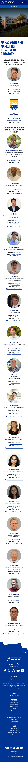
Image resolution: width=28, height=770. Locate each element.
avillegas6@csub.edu (15, 120)
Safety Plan (14, 715)
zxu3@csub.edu (16, 630)
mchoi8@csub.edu (16, 254)
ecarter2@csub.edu (16, 190)
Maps (14, 713)
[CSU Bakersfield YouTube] (18, 671)
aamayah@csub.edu (16, 160)
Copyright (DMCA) (14, 730)
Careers (14, 708)
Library (14, 693)
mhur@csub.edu (16, 285)
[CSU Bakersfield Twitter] (9, 671)
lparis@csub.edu (15, 383)
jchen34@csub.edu (16, 222)
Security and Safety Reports (14, 717)
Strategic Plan (14, 719)
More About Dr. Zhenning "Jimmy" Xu (15, 634)
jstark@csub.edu (15, 540)
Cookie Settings (14, 751)
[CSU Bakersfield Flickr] (23, 671)
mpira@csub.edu (15, 412)
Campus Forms (14, 706)
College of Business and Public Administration (14, 683)
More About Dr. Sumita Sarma (15, 480)
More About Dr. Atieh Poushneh (14, 448)
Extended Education (14, 691)
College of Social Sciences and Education (14, 689)
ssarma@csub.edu (16, 476)
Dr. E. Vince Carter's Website (14, 193)
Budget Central (14, 702)
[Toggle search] (22, 2)
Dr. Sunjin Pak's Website (14, 354)
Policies (14, 734)
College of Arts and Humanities (14, 681)
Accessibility (14, 728)
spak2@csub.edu (15, 350)
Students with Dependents (14, 695)
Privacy (14, 737)
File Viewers (14, 710)
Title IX (14, 739)
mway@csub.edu (15, 91)
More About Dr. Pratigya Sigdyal (14, 512)
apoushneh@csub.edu (16, 444)
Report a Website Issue (14, 753)
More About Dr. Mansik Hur (14, 289)
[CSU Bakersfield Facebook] (5, 671)
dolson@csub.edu (16, 317)
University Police (14, 721)
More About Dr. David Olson (14, 321)
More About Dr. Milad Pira (15, 416)
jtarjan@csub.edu (16, 571)
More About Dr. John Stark (15, 544)
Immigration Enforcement (14, 732)
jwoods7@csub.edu (16, 600)
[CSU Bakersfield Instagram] (13, 671)
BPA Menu (13, 6)
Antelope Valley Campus (14, 679)
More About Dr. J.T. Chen (14, 226)
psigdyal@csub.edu (16, 508)
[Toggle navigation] (25, 2)
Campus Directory (14, 704)
